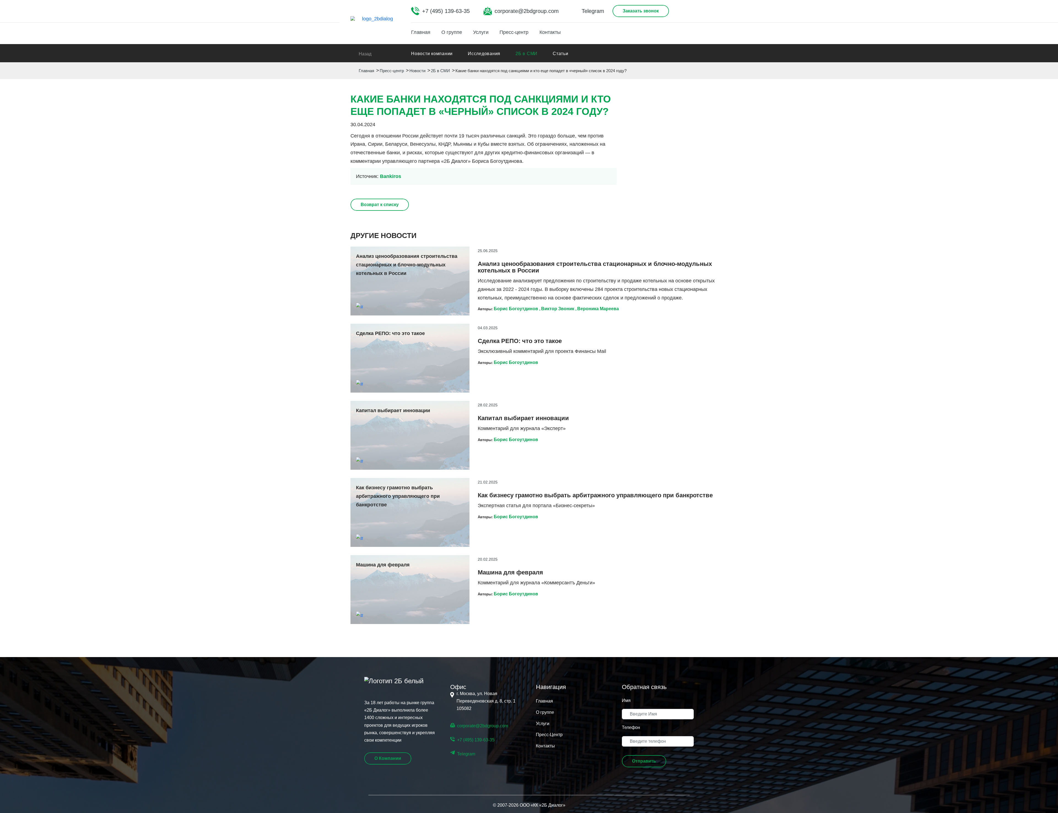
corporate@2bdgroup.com (527, 11)
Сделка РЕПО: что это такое (520, 341)
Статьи (560, 53)
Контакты (550, 32)
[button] (644, 761)
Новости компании (432, 53)
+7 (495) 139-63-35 (446, 11)
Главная (420, 32)
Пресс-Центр (549, 734)
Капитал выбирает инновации (523, 418)
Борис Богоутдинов (516, 308)
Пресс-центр (514, 32)
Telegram (593, 11)
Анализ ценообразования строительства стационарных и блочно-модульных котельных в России (595, 267)
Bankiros (390, 176)
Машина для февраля (510, 572)
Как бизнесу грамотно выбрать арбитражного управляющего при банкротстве (595, 495)
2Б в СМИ (526, 53)
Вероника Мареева (598, 308)
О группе (451, 32)
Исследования (484, 53)
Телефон (631, 727)
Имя (626, 700)
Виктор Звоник (557, 308)
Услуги (480, 32)
